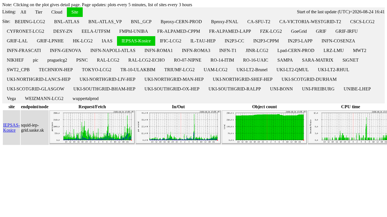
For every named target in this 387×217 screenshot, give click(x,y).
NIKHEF (15, 60)
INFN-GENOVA (65, 50)
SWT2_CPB (18, 69)
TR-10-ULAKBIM (137, 69)
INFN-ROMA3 (196, 50)
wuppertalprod (86, 98)
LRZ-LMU (334, 50)
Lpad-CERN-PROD (295, 50)
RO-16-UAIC (255, 60)
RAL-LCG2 (108, 60)
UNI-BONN (281, 88)
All (23, 12)
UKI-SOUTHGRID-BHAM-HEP (104, 88)
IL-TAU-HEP (203, 40)
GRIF (321, 31)
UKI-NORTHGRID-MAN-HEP (174, 79)
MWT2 (359, 50)
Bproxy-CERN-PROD (181, 21)
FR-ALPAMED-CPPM (178, 31)
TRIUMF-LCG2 (179, 69)
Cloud (56, 12)
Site (74, 12)
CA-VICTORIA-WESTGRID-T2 (310, 21)
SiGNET (351, 60)
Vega (11, 98)
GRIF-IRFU (346, 31)
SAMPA (285, 60)
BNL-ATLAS (66, 21)
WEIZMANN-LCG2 (44, 98)
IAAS (107, 40)
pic (35, 60)
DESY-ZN (63, 31)
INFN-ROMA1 (158, 50)
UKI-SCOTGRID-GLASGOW (35, 88)
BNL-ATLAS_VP (105, 21)
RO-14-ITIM (222, 60)
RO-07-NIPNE (187, 60)
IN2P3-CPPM (266, 40)
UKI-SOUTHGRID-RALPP (235, 88)
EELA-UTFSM (96, 31)
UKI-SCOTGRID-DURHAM (309, 79)
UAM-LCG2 (215, 69)
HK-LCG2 (83, 40)
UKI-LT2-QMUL (293, 69)
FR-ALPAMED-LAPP (230, 31)
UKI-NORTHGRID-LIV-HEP (107, 79)
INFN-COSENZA (338, 40)
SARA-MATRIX (317, 60)
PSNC (82, 60)
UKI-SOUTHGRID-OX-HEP (171, 88)
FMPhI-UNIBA (133, 31)
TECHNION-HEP (56, 69)
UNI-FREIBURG (318, 88)
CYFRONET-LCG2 (25, 31)
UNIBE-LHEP (357, 88)
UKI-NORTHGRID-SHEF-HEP (243, 79)
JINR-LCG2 (257, 50)
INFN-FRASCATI (24, 50)
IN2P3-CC (234, 40)
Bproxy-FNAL (224, 21)
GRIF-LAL (17, 40)
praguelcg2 (57, 60)
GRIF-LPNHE (50, 40)
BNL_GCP (141, 21)
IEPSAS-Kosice (136, 40)
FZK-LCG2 (271, 31)
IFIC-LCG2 (170, 40)
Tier (38, 12)
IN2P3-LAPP (300, 40)
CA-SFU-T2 (258, 21)
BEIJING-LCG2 (30, 21)
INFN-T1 (228, 50)
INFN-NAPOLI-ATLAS (112, 50)
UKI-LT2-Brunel (252, 69)
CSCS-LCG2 (362, 21)
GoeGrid (299, 31)
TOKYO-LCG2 (96, 69)
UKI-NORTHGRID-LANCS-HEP (39, 79)
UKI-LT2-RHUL (333, 69)
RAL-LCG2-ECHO (146, 60)
